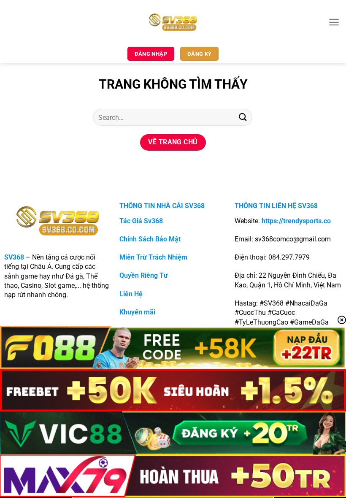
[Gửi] (243, 117)
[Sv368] (173, 22)
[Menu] (334, 22)
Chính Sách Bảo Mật (150, 239)
